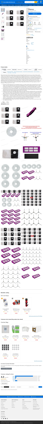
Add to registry (38, 31)
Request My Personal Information (36, 406)
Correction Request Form (6, 368)
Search (40, 386)
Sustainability (3, 407)
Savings (13, 5)
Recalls (23, 404)
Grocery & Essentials (18, 5)
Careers (34, 5)
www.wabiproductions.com (30, 50)
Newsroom (2, 404)
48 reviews (33, 35)
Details (36, 29)
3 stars (13, 378)
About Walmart (3, 401)
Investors (2, 405)
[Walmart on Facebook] (1, 418)
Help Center (21, 396)
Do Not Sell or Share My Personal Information (36, 409)
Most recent (6, 386)
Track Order (27, 396)
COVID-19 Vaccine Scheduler (26, 401)
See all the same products (38, 360)
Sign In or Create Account (12, 396)
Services (9, 5)
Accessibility (24, 405)
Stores (13, 402)
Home (2, 6)
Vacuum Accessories (36, 71)
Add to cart (35, 13)
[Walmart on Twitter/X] (3, 418)
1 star (13, 380)
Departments (5, 5)
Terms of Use (35, 401)
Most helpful (19, 386)
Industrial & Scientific (6, 6)
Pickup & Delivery (25, 5)
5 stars (13, 376)
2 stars (13, 379)
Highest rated (13, 386)
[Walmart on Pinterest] (7, 418)
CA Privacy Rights (35, 404)
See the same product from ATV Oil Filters (35, 316)
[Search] (35, 2)
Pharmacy (30, 5)
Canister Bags (14, 72)
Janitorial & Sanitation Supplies (13, 6)
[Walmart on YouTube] (5, 418)
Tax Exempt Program (25, 408)
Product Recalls (24, 407)
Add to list (31, 31)
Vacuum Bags (9, 72)
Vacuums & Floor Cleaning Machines (23, 6)
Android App (3, 414)
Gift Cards (13, 407)
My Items (38, 5)
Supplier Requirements (4, 408)
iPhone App (2, 413)
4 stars (13, 377)
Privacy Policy (35, 402)
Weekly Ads (34, 396)
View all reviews (4, 383)
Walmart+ (13, 405)
